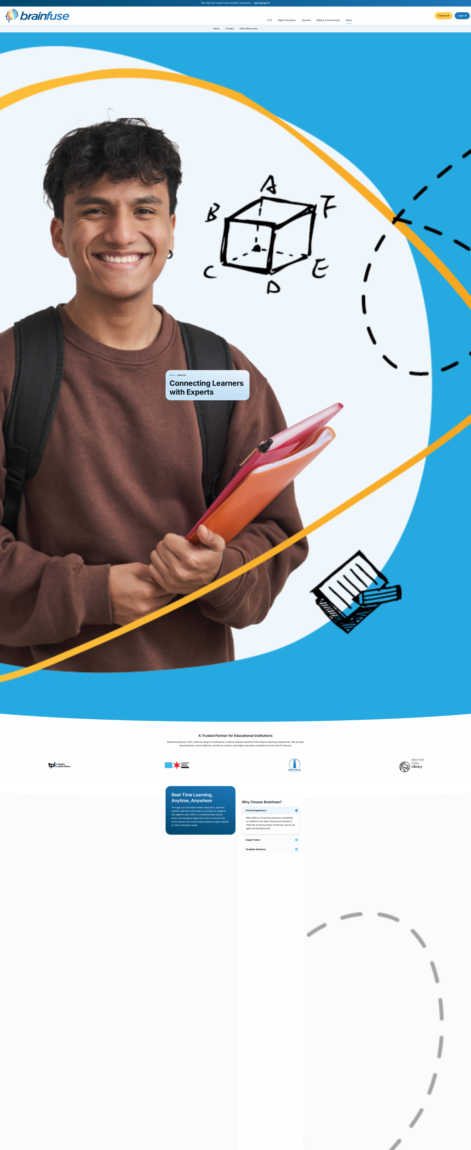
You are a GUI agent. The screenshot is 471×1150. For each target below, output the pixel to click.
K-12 (269, 20)
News (216, 28)
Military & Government (328, 20)
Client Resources (249, 28)
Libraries (306, 20)
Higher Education (287, 20)
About (349, 20)
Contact (229, 28)
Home (172, 375)
